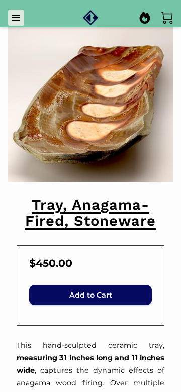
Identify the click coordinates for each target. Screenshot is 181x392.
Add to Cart (90, 295)
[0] (167, 18)
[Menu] (16, 18)
